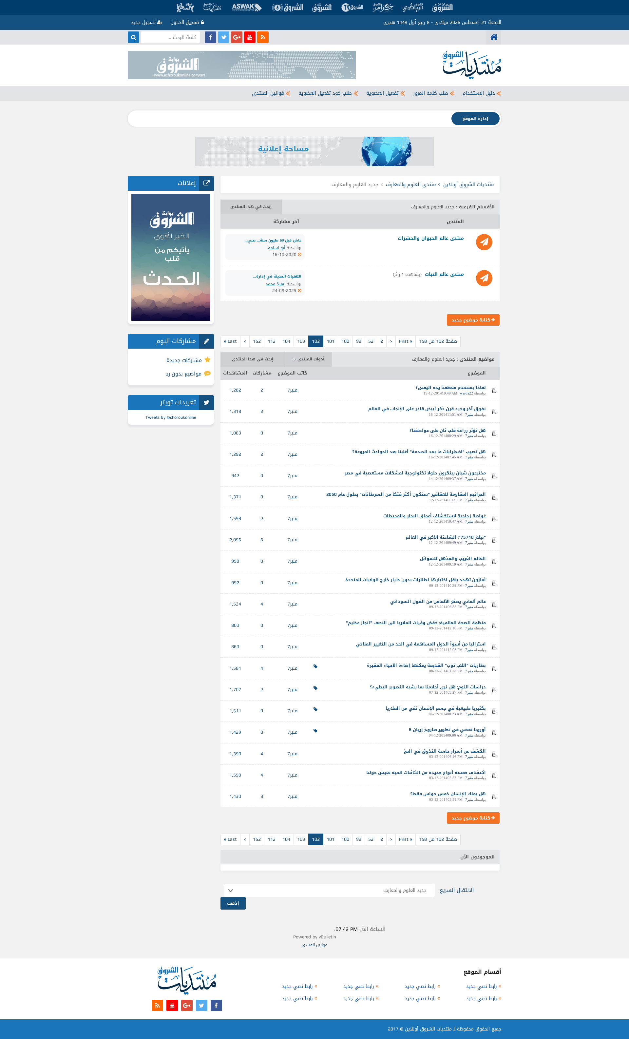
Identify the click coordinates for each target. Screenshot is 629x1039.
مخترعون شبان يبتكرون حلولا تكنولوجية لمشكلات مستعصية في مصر (415, 473)
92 (358, 341)
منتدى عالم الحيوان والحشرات (431, 238)
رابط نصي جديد (481, 986)
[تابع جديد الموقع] (263, 37)
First (405, 341)
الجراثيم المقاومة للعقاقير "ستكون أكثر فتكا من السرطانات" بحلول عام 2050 (406, 494)
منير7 (292, 390)
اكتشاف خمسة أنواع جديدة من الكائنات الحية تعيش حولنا (426, 772)
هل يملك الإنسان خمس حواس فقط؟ (448, 794)
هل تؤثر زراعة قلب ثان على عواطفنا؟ (448, 430)
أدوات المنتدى (310, 359)
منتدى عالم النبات (444, 274)
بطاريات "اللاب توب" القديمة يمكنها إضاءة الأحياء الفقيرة (426, 665)
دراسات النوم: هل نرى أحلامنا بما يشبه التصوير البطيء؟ (428, 687)
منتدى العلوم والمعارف (411, 184)
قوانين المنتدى (268, 93)
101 (330, 341)
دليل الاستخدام (479, 93)
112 (272, 341)
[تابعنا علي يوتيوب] (250, 37)
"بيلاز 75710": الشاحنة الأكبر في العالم (446, 537)
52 (370, 341)
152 (257, 341)
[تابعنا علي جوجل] (236, 37)
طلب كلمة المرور (430, 93)
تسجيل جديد (144, 22)
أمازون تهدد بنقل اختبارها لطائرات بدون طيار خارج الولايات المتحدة (415, 580)
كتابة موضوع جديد (471, 320)
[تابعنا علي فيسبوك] (210, 37)
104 (286, 341)
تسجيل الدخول (185, 22)
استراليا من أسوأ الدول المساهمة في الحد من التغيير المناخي (421, 644)
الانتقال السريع (457, 890)
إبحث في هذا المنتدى (251, 206)
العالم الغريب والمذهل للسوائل (453, 558)
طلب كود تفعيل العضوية (325, 93)
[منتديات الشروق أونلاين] (493, 37)
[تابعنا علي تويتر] (223, 37)
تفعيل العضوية (382, 93)
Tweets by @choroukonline (170, 417)
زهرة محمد (275, 284)
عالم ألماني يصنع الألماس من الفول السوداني (438, 601)
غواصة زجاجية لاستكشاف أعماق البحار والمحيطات (434, 516)
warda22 (466, 393)
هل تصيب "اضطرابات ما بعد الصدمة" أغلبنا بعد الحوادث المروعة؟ (419, 452)
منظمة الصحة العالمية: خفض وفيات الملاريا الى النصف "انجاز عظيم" (416, 623)
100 (345, 341)
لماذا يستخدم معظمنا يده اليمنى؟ (450, 387)
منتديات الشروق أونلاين (468, 184)
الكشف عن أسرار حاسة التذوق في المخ (445, 751)
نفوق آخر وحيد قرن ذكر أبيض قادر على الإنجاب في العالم (427, 409)
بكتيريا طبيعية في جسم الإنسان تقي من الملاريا (436, 708)
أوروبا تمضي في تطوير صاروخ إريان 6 (447, 729)
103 (301, 341)
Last (230, 341)
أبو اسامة (276, 248)
